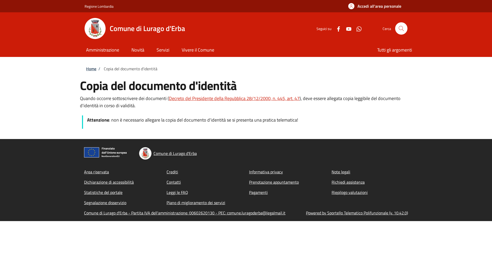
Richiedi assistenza (348, 182)
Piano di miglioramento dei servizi (196, 203)
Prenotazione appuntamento (274, 182)
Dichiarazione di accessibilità (109, 182)
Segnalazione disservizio (105, 203)
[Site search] (401, 28)
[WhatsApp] (357, 28)
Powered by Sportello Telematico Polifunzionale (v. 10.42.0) (357, 213)
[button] (374, 6)
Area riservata (96, 172)
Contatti (174, 182)
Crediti (172, 172)
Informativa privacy (266, 172)
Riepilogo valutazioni (350, 192)
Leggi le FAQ (177, 192)
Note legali (341, 172)
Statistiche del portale (103, 192)
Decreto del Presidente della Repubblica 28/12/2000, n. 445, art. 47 (234, 98)
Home (91, 69)
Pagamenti (258, 192)
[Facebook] (336, 28)
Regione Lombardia (99, 6)
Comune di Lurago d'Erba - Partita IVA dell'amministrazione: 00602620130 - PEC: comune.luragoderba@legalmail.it (184, 213)
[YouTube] (347, 28)
